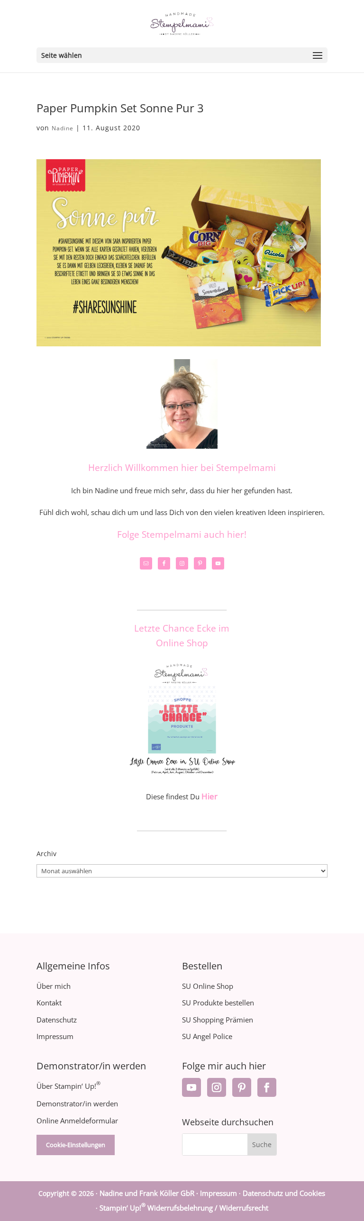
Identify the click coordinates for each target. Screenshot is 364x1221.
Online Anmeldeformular (77, 1120)
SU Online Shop (207, 986)
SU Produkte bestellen (218, 1002)
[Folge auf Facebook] (266, 1087)
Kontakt (49, 1002)
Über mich (53, 986)
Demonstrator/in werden (77, 1103)
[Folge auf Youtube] (191, 1087)
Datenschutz (56, 1019)
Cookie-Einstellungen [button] (75, 1144)
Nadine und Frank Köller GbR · (150, 1193)
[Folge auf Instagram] (216, 1087)
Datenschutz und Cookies (284, 1193)
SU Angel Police (207, 1036)
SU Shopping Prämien (217, 1019)
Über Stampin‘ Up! (68, 1086)
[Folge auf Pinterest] (241, 1087)
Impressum (54, 1036)
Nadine (62, 128)
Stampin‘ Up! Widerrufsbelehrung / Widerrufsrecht (184, 1207)
